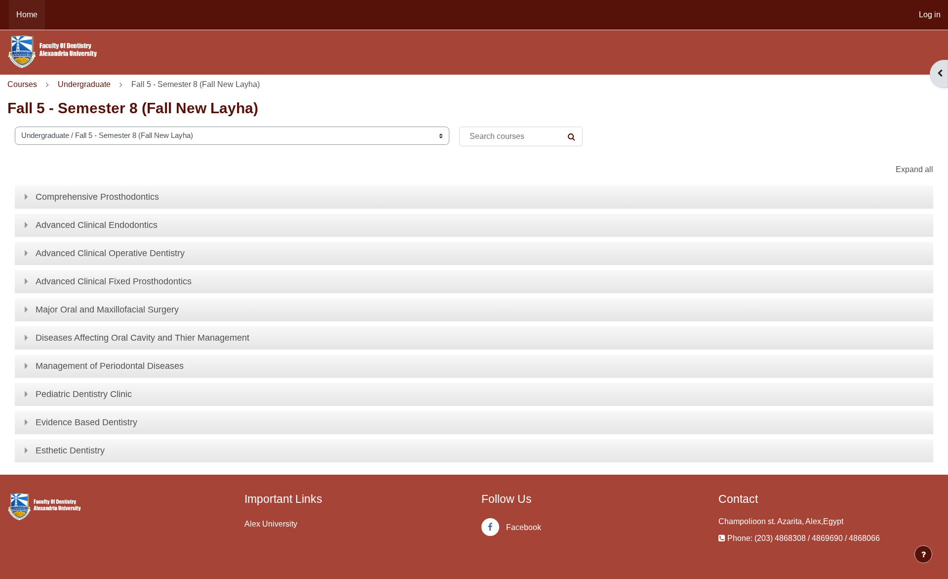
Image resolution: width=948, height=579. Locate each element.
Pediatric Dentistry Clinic (84, 394)
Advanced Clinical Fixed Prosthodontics (114, 281)
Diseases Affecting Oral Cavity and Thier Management (142, 338)
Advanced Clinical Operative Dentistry (110, 253)
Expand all (914, 169)
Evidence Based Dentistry (86, 422)
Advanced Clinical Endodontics (97, 225)
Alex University (270, 524)
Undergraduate (84, 84)
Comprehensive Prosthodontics (97, 197)
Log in (930, 14)
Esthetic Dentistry (70, 450)
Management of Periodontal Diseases (110, 366)
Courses (22, 84)
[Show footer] (923, 554)
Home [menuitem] (27, 14)
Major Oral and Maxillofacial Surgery (107, 309)
